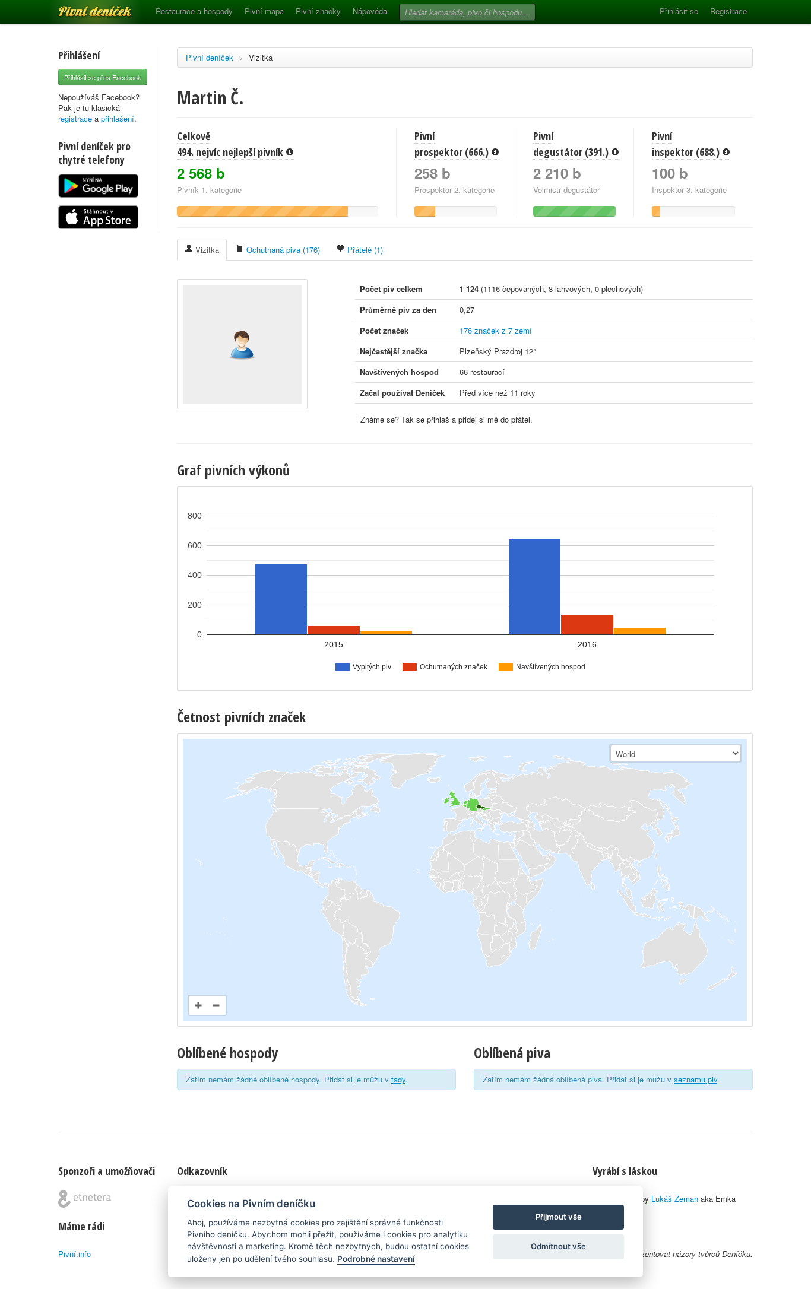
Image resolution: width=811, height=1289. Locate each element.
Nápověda (370, 11)
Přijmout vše (559, 1216)
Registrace (728, 11)
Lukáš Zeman (674, 1198)
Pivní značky (318, 11)
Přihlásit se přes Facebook (102, 77)
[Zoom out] (216, 1005)
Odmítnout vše (558, 1246)
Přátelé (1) (364, 249)
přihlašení (117, 118)
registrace (75, 118)
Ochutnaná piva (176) (282, 249)
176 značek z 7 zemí (496, 330)
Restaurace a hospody (194, 11)
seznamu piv (695, 1079)
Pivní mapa (264, 11)
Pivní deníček (82, 7)
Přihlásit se (679, 11)
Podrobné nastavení (376, 1258)
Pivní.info (74, 1253)
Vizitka (261, 57)
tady (398, 1079)
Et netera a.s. (84, 1199)
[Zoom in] (198, 1005)
